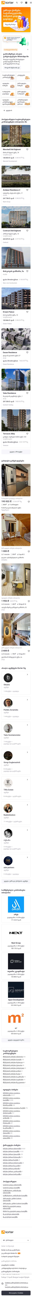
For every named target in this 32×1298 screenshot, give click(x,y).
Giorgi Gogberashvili (12, 762)
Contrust (5, 242)
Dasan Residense (8, 364)
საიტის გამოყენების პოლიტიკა (16, 1287)
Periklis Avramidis (11, 710)
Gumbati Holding (8, 405)
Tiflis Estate (8, 790)
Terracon (5, 445)
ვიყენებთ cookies (8, 1265)
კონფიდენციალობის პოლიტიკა (14, 1268)
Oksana (7, 685)
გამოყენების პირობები (10, 1271)
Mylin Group (6, 202)
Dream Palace (7, 323)
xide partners (9, 867)
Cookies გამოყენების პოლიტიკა (16, 1283)
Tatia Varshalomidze (12, 735)
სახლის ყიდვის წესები (10, 1256)
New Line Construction (10, 283)
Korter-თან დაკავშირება (10, 1250)
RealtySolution (9, 815)
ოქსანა (7, 840)
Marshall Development (10, 161)
